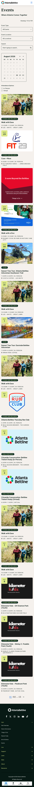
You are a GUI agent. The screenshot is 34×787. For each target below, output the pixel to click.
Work (2, 760)
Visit (2, 722)
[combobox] (17, 29)
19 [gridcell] (10, 72)
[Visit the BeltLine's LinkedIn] (19, 717)
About (3, 764)
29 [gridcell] (11, 63)
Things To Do (4, 732)
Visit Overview (5, 725)
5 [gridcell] (10, 66)
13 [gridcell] (14, 69)
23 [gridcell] (23, 72)
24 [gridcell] (5, 75)
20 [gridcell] (14, 72)
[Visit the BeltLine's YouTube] (23, 717)
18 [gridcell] (7, 72)
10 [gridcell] (4, 69)
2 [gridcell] (23, 63)
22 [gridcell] (20, 72)
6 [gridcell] (13, 66)
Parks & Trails (4, 736)
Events (3, 743)
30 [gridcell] (14, 63)
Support (3, 751)
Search (3, 44)
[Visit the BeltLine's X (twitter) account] (10, 717)
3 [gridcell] (4, 66)
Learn (2, 755)
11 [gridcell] (7, 69)
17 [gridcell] (4, 72)
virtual (5, 90)
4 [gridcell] (7, 66)
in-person (6, 88)
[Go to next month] (23, 56)
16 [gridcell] (23, 69)
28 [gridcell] (7, 63)
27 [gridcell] (4, 63)
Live (2, 747)
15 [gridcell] (20, 69)
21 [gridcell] (17, 72)
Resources (4, 768)
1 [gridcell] (7, 78)
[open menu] (31, 2)
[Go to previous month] (20, 56)
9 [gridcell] (23, 66)
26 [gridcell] (11, 75)
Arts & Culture (4, 739)
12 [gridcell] (10, 69)
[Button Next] (23, 697)
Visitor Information (6, 729)
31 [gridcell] (17, 63)
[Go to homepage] (9, 2)
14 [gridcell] (17, 69)
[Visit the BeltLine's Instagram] (14, 717)
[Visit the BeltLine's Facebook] (6, 716)
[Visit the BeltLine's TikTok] (27, 716)
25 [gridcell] (8, 75)
